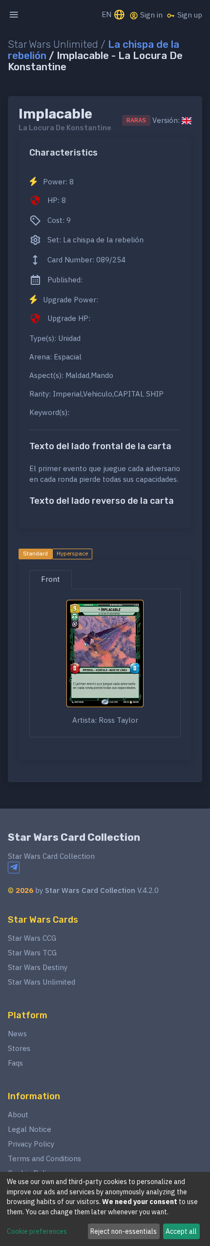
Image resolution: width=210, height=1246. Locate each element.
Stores (19, 1048)
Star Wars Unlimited (41, 982)
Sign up (188, 15)
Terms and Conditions (44, 1158)
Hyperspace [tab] (72, 553)
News (17, 1033)
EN (107, 14)
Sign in (150, 15)
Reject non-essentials (123, 1231)
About (18, 1114)
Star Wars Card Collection (74, 837)
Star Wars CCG (32, 938)
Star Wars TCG (32, 952)
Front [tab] (50, 579)
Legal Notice (29, 1129)
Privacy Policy (31, 1143)
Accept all (181, 1231)
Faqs (15, 1063)
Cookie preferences (37, 1231)
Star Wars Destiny (37, 967)
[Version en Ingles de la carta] (186, 120)
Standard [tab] (35, 553)
